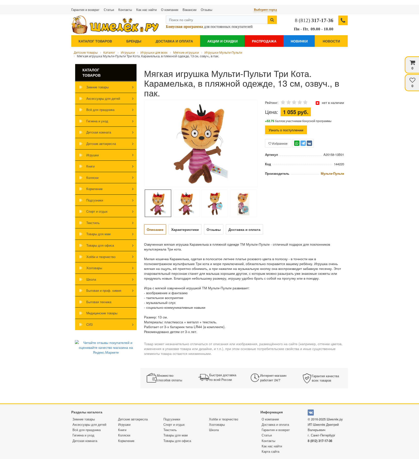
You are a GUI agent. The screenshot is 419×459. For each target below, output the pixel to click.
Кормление (94, 188)
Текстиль (93, 222)
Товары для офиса (100, 245)
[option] (201, 143)
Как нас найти (146, 9)
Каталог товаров (95, 41)
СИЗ (89, 324)
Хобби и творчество (100, 256)
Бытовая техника (98, 302)
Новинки (299, 41)
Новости (331, 41)
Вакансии (189, 9)
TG (303, 145)
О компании (169, 9)
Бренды (133, 41)
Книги (90, 166)
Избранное (279, 143)
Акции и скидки (222, 41)
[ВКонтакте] (309, 143)
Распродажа (264, 41)
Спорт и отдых (97, 211)
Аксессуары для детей (103, 98)
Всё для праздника (100, 109)
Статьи (109, 9)
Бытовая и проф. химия (103, 290)
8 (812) (314, 20)
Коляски (92, 177)
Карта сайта (270, 451)
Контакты (125, 9)
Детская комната (98, 132)
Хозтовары (94, 268)
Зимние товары (97, 87)
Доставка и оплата (174, 41)
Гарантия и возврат (85, 9)
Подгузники (94, 200)
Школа (91, 279)
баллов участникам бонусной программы (298, 121)
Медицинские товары (101, 313)
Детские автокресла (101, 143)
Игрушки (92, 155)
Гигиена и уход (97, 121)
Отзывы (206, 9)
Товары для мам (98, 234)
